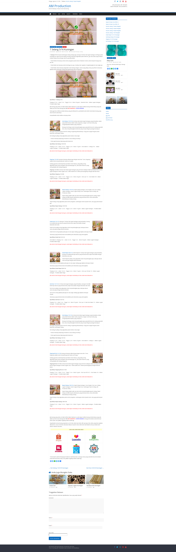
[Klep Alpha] (110, 87)
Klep (114, 58)
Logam (64, 47)
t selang (81, 51)
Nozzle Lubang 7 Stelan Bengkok (113, 26)
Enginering (59, 47)
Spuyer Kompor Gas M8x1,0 (112, 22)
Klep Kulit (118, 73)
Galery (68, 14)
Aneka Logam (53, 47)
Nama (50, 517)
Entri (108, 115)
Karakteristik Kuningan (93, 485)
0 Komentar (66, 51)
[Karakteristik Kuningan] (95, 475)
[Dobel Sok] (58, 475)
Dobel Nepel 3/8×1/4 (67, 252)
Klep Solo (110, 60)
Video (80, 14)
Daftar (107, 111)
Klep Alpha (118, 88)
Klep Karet (118, 81)
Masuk (107, 113)
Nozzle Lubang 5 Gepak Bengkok (73, 1)
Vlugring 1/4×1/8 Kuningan (111, 39)
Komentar (51, 498)
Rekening (75, 14)
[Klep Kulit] (110, 73)
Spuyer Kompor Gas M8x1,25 (112, 24)
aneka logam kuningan (74, 51)
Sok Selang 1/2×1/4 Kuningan (112, 41)
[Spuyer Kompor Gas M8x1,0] (111, 97)
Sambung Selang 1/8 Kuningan (112, 37)
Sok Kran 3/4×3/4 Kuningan (95, 468)
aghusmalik (59, 51)
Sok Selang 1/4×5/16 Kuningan (58, 468)
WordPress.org (109, 120)
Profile (54, 14)
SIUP (59, 14)
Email (50, 525)
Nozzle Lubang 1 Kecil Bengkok (113, 32)
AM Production (60, 6)
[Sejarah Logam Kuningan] (76, 475)
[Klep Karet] (110, 80)
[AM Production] (50, 14)
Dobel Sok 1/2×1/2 (54, 221)
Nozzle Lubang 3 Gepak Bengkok (113, 30)
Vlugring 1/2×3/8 (54, 159)
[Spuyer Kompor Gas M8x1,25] (122, 97)
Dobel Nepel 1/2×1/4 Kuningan (113, 34)
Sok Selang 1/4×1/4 (67, 315)
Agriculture (110, 58)
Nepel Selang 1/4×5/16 (68, 189)
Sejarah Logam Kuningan (75, 485)
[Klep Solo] (116, 45)
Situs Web (51, 532)
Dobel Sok (52, 485)
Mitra (63, 14)
